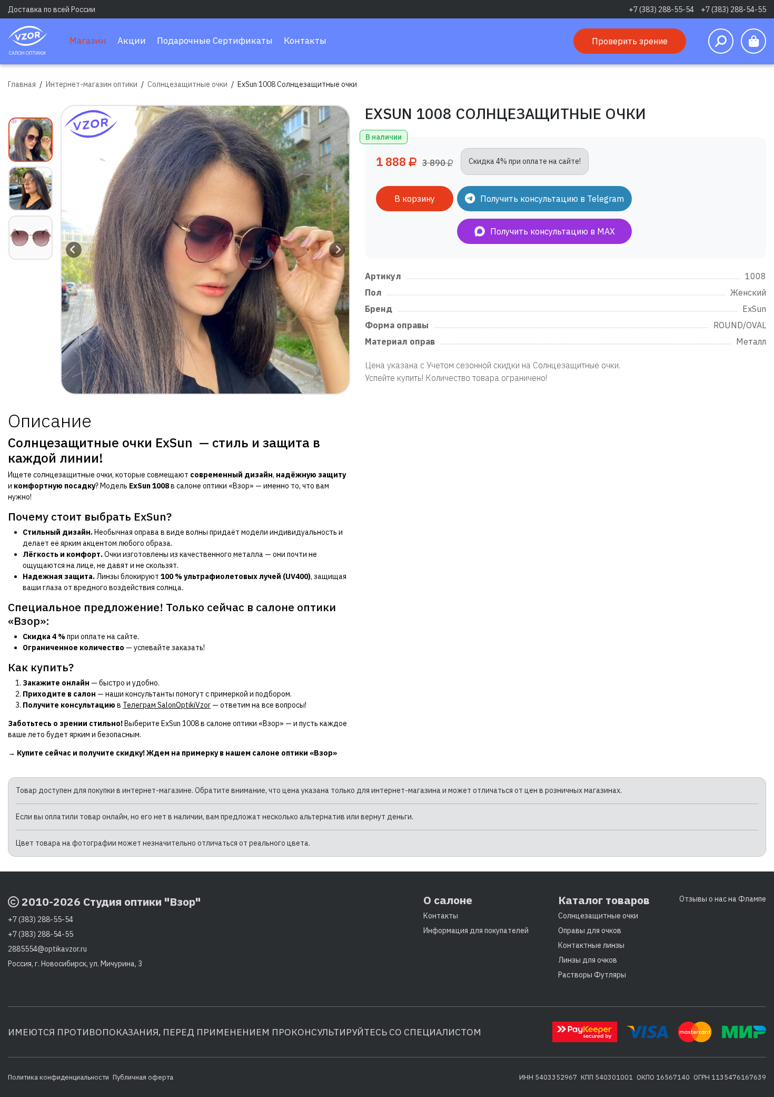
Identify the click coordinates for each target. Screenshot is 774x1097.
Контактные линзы (591, 945)
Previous (74, 250)
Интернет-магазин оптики (91, 84)
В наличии (383, 137)
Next (337, 250)
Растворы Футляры (592, 975)
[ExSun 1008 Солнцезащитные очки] (205, 250)
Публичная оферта (143, 1077)
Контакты (440, 915)
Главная (22, 84)
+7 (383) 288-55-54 (661, 9)
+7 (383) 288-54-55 (733, 9)
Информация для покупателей (476, 930)
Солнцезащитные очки (187, 84)
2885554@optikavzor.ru (47, 949)
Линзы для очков (587, 960)
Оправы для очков (589, 930)
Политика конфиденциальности (58, 1077)
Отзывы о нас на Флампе (722, 899)
